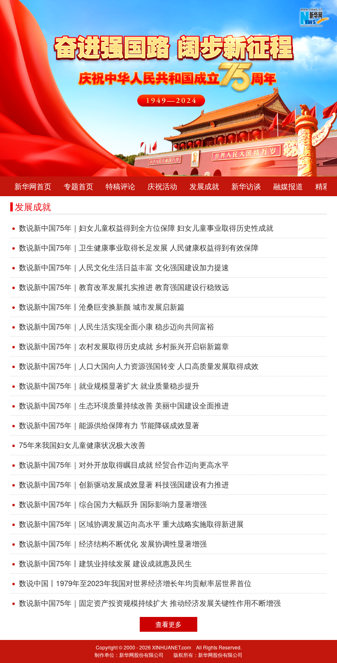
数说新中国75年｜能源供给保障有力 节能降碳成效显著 (109, 425)
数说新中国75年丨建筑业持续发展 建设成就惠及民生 (105, 563)
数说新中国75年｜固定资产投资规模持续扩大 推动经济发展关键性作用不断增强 (150, 603)
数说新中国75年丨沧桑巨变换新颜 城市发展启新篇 (102, 307)
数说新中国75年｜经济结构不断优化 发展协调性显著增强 (113, 543)
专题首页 (78, 186)
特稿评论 (120, 186)
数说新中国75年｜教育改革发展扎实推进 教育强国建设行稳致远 (124, 287)
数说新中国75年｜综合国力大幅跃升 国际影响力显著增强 (113, 504)
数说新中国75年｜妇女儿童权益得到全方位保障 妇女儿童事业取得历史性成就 (146, 228)
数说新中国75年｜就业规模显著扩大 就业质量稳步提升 (109, 385)
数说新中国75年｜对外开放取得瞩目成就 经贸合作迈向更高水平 (124, 464)
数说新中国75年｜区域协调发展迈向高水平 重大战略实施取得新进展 (131, 524)
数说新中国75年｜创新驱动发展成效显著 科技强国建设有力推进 (124, 484)
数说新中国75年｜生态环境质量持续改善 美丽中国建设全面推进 (124, 405)
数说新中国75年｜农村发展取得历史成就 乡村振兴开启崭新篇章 (124, 346)
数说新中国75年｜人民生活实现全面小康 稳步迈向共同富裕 (116, 326)
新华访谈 (246, 186)
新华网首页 (32, 186)
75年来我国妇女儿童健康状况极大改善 (82, 445)
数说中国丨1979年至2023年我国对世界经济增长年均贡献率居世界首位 (135, 583)
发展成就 (204, 186)
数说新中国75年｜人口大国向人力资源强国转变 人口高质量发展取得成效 (139, 366)
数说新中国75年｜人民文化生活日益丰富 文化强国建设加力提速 (124, 267)
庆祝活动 (162, 186)
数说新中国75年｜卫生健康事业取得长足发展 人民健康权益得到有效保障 (139, 247)
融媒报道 (288, 186)
